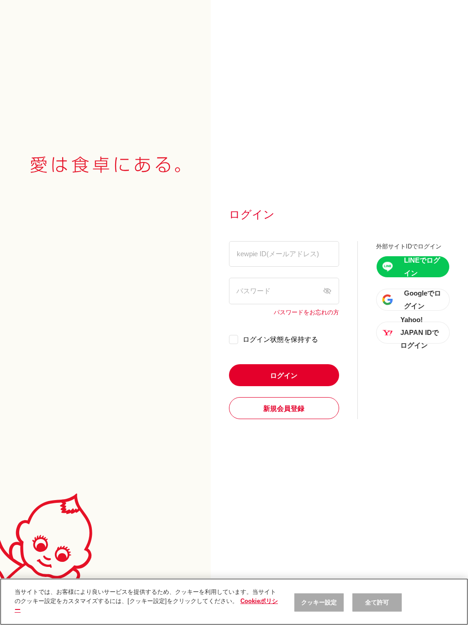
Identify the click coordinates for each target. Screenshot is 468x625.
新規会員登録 (283, 408)
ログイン (284, 375)
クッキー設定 (319, 602)
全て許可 (377, 602)
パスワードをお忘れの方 (306, 312)
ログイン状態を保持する (280, 339)
